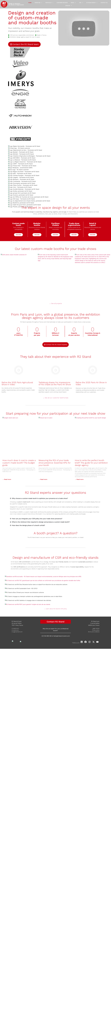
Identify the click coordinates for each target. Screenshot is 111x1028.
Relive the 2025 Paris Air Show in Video (91, 383)
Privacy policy (95, 630)
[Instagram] (89, 642)
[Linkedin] (82, 642)
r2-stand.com (15, 628)
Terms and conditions (93, 631)
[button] (18, 370)
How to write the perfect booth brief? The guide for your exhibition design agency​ (91, 462)
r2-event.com (15, 630)
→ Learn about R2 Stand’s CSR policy (55, 608)
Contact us (104, 2)
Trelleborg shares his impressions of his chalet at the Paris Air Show (55, 383)
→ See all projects (55, 303)
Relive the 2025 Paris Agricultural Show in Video (17, 383)
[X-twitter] (93, 642)
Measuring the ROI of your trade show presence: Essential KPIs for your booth (54, 462)
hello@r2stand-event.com (61, 636)
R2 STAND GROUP (91, 2)
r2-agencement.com (17, 631)
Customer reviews (62, 2)
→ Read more (6, 479)
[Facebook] (86, 642)
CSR (80, 2)
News (72, 2)
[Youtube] (97, 642)
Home (29, 2)
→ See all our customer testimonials (55, 398)
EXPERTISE (37, 2)
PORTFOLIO (48, 2)
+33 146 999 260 (46, 636)
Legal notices (95, 628)
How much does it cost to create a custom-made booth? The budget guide (19, 462)
